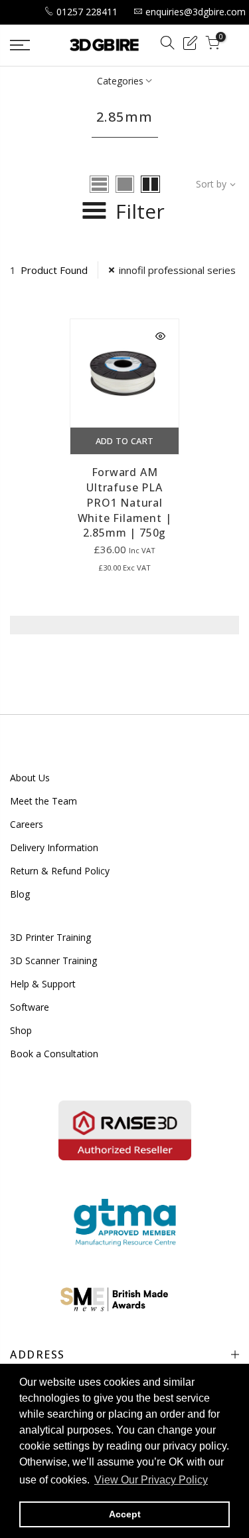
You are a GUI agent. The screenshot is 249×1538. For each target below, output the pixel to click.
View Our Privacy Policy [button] (151, 1479)
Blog (20, 894)
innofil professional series (177, 270)
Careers (26, 824)
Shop (21, 1030)
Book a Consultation (54, 1053)
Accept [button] (125, 1514)
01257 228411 (87, 11)
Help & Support (43, 983)
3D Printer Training (50, 937)
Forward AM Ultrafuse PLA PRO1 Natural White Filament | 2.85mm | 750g (125, 502)
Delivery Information (54, 847)
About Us (30, 777)
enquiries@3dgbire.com (195, 11)
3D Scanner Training (53, 960)
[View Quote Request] (190, 45)
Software (29, 1007)
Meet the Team (43, 801)
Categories (120, 80)
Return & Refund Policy (60, 870)
